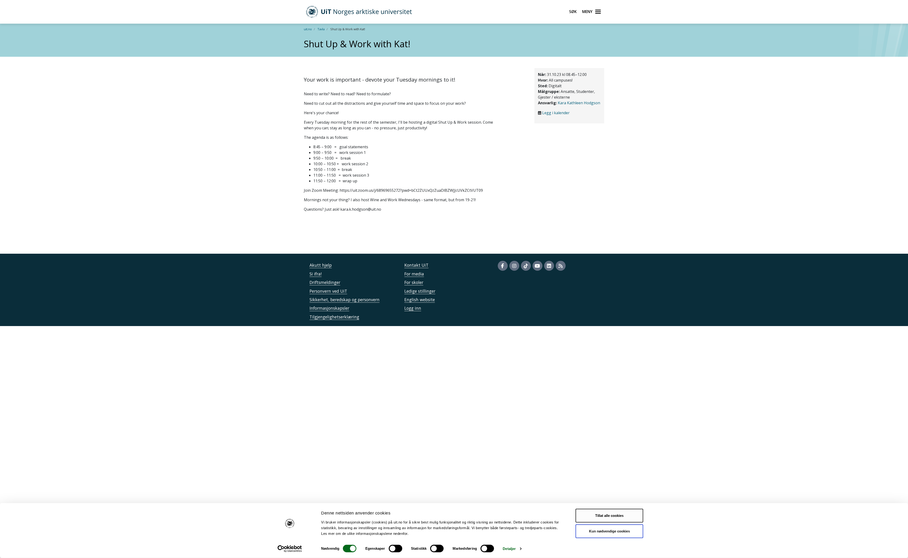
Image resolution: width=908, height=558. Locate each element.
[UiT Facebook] (503, 266)
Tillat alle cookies (609, 516)
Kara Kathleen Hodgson (579, 102)
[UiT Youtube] (537, 266)
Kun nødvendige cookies (609, 531)
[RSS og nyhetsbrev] (561, 266)
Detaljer (509, 549)
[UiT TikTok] (526, 266)
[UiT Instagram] (514, 266)
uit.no (308, 29)
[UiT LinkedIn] (549, 266)
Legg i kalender (556, 112)
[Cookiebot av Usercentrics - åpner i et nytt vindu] (289, 548)
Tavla (321, 29)
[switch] (395, 548)
